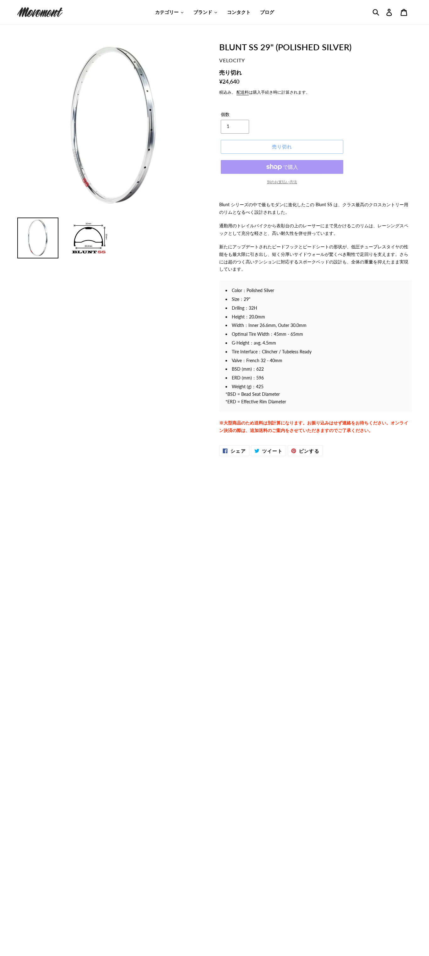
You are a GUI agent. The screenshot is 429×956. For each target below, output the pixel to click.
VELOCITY (232, 60)
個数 (225, 114)
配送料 (242, 92)
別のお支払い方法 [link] (282, 182)
